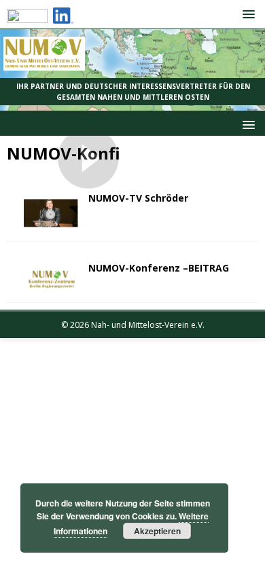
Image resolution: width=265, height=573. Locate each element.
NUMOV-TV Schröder (138, 197)
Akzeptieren (157, 531)
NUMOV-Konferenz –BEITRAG (158, 267)
